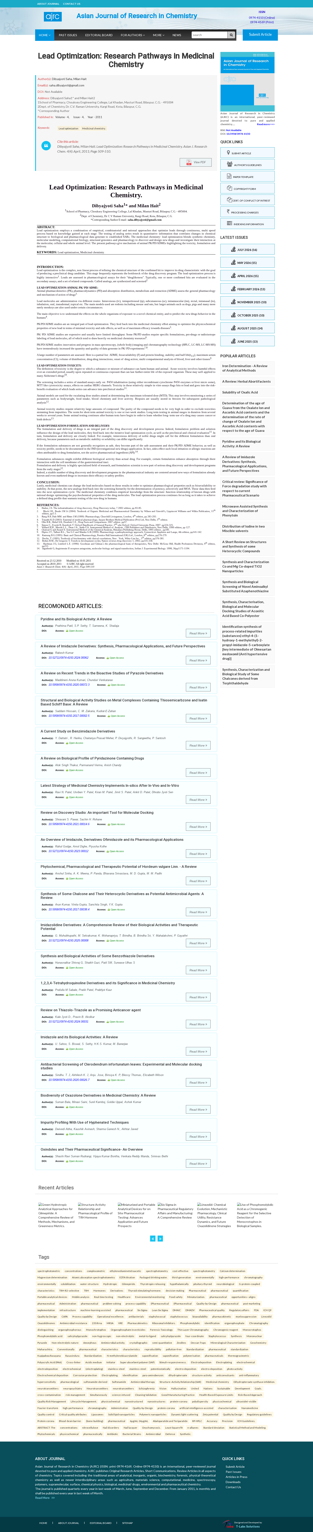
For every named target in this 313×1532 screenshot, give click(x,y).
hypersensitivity (46, 1381)
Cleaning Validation (146, 1394)
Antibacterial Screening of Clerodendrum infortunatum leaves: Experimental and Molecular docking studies (121, 1066)
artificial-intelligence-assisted (196, 1407)
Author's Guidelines (247, 165)
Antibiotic (112, 1433)
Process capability (82, 1316)
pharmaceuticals (214, 1355)
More (157, 35)
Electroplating (224, 1362)
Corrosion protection (85, 1375)
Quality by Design (47, 1316)
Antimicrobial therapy (143, 1381)
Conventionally (66, 1349)
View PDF (199, 162)
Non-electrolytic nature (65, 1342)
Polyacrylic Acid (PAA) (49, 1362)
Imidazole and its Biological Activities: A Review (79, 1037)
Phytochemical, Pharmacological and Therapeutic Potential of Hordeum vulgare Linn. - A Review (119, 866)
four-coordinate (194, 1336)
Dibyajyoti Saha (62, 79)
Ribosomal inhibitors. (163, 1323)
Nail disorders (111, 1427)
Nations (208, 1388)
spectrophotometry (157, 1270)
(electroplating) (94, 1368)
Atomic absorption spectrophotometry (93, 1277)
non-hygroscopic (101, 1336)
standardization (239, 1349)
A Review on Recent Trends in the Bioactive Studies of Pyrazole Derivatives (102, 673)
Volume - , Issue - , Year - (78, 117)
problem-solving (112, 1303)
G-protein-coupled (249, 1283)
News (177, 35)
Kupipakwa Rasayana (49, 1355)
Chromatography (258, 1323)
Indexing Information (248, 224)
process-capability (136, 1303)
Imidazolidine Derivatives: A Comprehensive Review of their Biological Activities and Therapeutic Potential (119, 927)
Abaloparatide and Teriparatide (170, 1420)
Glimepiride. (128, 1283)
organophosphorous (69, 1329)
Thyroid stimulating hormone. (144, 1290)
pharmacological (69, 1381)
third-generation (181, 1277)
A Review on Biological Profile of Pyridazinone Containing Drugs (92, 758)
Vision (163, 1388)
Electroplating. (110, 1375)
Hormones (99, 1290)
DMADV (190, 1310)
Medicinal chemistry (217, 1381)
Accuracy (212, 1420)
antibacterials (136, 1316)
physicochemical (110, 1401)
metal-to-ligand (147, 1336)
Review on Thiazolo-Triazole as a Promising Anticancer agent (91, 1010)
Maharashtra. (45, 1349)
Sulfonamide (119, 1381)
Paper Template (242, 177)
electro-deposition (185, 1368)
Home (44, 35)
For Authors (132, 35)
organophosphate (234, 1323)
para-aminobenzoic (153, 1375)
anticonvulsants (225, 1375)
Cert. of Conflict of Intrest (251, 200)
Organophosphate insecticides (128, 1329)
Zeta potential (210, 1414)
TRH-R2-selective (69, 1290)
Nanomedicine (249, 1407)
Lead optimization (68, 128)
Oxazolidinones (46, 1323)
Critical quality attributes (73, 1414)
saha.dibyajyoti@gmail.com (66, 85)
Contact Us (71, 3)
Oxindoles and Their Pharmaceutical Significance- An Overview (92, 1149)
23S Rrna (97, 1323)
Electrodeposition (201, 1362)
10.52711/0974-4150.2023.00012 (68, 851)
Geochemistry (258, 1342)
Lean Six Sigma (160, 1310)
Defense (170, 1433)
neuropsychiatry (72, 1388)
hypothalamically (179, 1283)
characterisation (227, 1407)
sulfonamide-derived (95, 1381)
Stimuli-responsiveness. (172, 1362)
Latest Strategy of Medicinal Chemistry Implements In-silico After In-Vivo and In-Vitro (110, 785)
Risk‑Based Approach (250, 1394)
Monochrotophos (96, 1329)
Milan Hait (80, 79)
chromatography (253, 1277)
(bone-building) (94, 1420)
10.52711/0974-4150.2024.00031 (68, 1021)
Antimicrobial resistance (73, 1323)
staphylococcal (157, 1316)
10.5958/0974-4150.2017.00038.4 (69, 909)
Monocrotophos (252, 1329)
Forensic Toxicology (161, 1329)
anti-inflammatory (249, 1375)
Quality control (45, 1414)
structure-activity (202, 1375)
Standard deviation (213, 1427)
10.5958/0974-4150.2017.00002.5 (69, 715)
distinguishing (45, 1329)
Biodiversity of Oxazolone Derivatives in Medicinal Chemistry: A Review (98, 1095)
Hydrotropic (110, 1283)
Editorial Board (99, 35)
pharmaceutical (219, 1290)
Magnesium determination (52, 1277)
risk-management (75, 1394)
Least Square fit (174, 1427)
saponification (150, 1355)
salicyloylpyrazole (77, 1336)
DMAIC (177, 1310)
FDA (256, 1310)
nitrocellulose (90, 1427)
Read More (197, 633)
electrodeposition (47, 1368)
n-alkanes (192, 1427)
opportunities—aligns (243, 1296)
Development (242, 1388)
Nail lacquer (130, 1427)
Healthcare (124, 1296)
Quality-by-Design (206, 1303)
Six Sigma (142, 1310)
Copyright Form (244, 188)
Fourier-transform (47, 1407)
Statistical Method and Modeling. (247, 1427)
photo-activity (235, 1368)
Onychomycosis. (151, 1427)
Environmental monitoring (150, 1296)
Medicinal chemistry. (93, 128)
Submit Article (260, 34)
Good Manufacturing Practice (178, 1394)
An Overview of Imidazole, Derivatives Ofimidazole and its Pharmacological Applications (112, 839)
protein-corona (178, 1401)
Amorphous (89, 1342)
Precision (227, 1420)
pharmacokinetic (221, 1316)
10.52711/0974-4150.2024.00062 (68, 657)
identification (212, 1323)
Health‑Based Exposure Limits (216, 1394)
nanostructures (156, 1401)
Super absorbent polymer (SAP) (137, 1362)
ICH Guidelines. (246, 1420)
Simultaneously (98, 1394)
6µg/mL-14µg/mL (139, 1420)
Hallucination (178, 1388)
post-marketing (251, 1303)
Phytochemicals (46, 1433)
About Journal (48, 3)
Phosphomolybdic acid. (50, 1336)
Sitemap (127, 1523)
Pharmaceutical (197, 1290)
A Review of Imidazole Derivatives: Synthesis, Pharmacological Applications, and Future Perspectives (123, 646)
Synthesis (236, 1336)
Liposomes (97, 1414)
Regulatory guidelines (259, 1414)
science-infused (121, 1394)
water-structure (89, 1283)
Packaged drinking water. (153, 1277)
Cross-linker (73, 1362)
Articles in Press (236, 1477)
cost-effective (180, 1270)
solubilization (68, 1283)
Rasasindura (72, 1355)
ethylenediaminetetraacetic (125, 1270)
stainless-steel (116, 1368)
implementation (46, 1310)
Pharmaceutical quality (212, 1310)
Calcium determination (232, 1270)
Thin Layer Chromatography (193, 1329)
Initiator (110, 1362)
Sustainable (223, 1388)
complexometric (96, 1270)
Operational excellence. (110, 1316)
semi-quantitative (162, 1342)
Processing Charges (244, 212)
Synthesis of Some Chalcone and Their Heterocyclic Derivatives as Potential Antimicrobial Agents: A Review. (122, 896)
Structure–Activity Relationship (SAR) (180, 1381)
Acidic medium (93, 1362)
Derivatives (116, 1290)
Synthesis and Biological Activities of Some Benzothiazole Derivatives (98, 956)
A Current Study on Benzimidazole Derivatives (78, 731)
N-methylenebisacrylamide (122, 1355)
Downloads (233, 1482)
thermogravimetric (238, 1355)
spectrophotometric (48, 1270)
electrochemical (246, 1362)
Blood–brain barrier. (70, 1420)
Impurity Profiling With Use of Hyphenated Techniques (85, 1122)
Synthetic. (185, 1433)
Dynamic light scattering (184, 1414)
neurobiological (225, 1283)
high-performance (229, 1277)
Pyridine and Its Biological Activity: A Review (76, 619)
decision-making (175, 1290)
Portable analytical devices (52, 1296)
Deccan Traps (198, 1342)
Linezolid (266, 1316)
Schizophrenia (147, 1388)
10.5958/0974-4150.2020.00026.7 (69, 1079)
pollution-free (174, 1349)
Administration (67, 1303)
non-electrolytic (125, 1336)
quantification (240, 1290)
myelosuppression (246, 1316)
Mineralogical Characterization (228, 1342)
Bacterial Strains (132, 1433)
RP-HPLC (197, 1420)
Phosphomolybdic (190, 1323)
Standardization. (93, 1355)
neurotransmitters (48, 1388)
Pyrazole (42, 1342)
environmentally (205, 1277)
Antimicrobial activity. (113, 1342)
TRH (86, 1290)
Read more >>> (266, 124)
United (195, 1388)
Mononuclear (254, 1336)
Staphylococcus (217, 1336)
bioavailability (200, 1316)
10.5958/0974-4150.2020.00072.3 (69, 684)
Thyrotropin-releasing (152, 1283)
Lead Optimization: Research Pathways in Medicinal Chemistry (126, 60)
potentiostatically (160, 1368)
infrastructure (68, 1310)
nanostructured (134, 1401)
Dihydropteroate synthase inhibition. (254, 1381)
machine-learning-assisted (95, 1310)
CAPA (65, 1316)
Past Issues (68, 35)
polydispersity (200, 1401)
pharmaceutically (92, 1433)
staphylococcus (179, 1316)
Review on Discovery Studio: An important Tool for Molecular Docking (97, 812)
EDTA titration (127, 1277)
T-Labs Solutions (248, 1526)
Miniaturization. (196, 1296)
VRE (120, 1323)
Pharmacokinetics (138, 1323)
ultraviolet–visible (246, 1401)
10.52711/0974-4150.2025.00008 (68, 940)
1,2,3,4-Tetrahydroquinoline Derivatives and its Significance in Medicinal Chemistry (108, 983)
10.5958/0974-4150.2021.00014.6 (69, 824)
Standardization (195, 1349)
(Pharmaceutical (160, 1303)
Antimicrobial (153, 1433)
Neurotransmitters (97, 1388)
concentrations (73, 1270)
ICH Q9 (267, 1310)
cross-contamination (49, 1394)
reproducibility (153, 1349)
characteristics (46, 1290)
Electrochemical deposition (52, 1375)
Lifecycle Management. (84, 1401)
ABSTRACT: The (46, 1427)
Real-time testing (103, 1296)
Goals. (258, 1388)
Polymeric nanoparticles (153, 1414)
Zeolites (181, 1342)
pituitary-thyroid (202, 1283)
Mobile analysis (80, 1296)
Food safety (175, 1296)
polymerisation (191, 1355)
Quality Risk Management (51, 1401)
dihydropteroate (177, 1375)
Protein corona (45, 1420)
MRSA (110, 1323)
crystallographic (138, 1342)
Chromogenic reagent (225, 1329)
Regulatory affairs (239, 1310)
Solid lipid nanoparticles (121, 1414)
